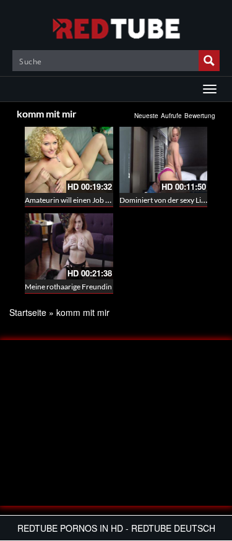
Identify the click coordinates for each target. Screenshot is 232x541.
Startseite (27, 312)
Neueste (146, 115)
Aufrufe (171, 115)
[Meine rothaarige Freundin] (69, 246)
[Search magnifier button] (209, 60)
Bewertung (199, 115)
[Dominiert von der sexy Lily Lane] (163, 160)
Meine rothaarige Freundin (68, 286)
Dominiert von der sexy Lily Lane (171, 200)
